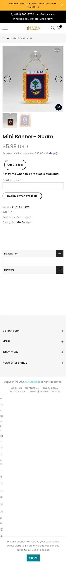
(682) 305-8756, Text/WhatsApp (34, 14)
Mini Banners (24, 222)
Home (6, 38)
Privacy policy (50, 388)
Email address (12, 180)
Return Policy (17, 391)
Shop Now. (46, 19)
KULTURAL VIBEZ (21, 207)
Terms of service (38, 391)
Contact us (32, 388)
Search (56, 391)
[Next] (58, 79)
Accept (33, 558)
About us (16, 388)
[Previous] (7, 79)
